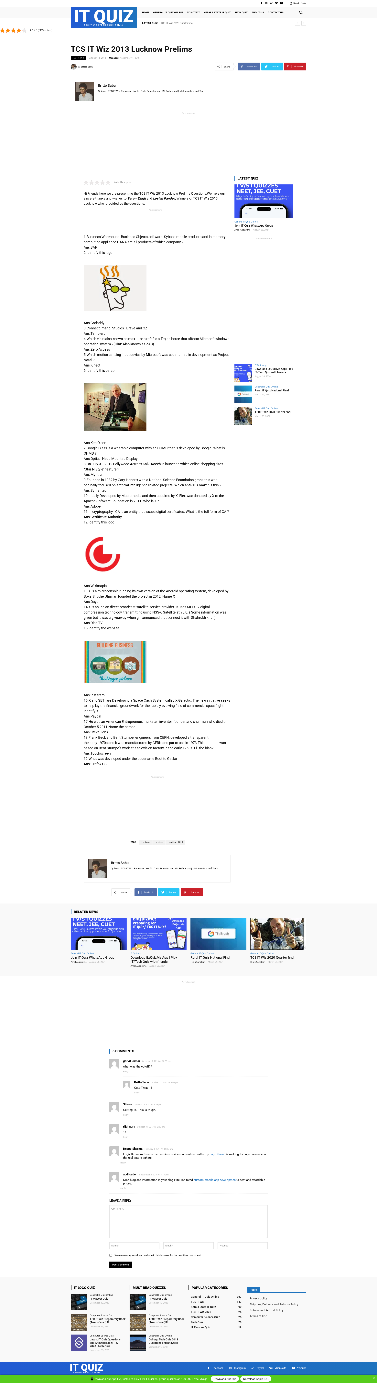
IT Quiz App (260, 365)
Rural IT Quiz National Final (272, 390)
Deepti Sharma (133, 1149)
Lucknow (146, 842)
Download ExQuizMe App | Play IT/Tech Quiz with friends (274, 370)
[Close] (374, 1378)
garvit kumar (131, 1061)
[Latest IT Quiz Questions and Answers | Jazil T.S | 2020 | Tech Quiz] (79, 1343)
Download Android (225, 1378)
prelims (159, 842)
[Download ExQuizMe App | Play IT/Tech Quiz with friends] (243, 373)
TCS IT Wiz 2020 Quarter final (177, 23)
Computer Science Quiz (101, 1315)
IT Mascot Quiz (99, 1298)
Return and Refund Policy (266, 1310)
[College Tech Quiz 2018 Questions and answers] (138, 1343)
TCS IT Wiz (78, 57)
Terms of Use (258, 1316)
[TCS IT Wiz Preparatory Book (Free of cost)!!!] (79, 1322)
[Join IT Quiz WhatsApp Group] (263, 201)
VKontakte (280, 1368)
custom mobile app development (215, 1180)
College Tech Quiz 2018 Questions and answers (163, 1341)
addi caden (130, 1174)
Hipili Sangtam (197, 961)
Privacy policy (258, 1298)
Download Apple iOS (255, 1378)
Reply (125, 1071)
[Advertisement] (188, 142)
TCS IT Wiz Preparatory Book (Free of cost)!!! (107, 1320)
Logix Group (217, 1154)
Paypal (260, 1368)
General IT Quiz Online (246, 222)
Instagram (240, 1368)
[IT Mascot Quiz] (79, 1302)
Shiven (127, 1104)
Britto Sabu (87, 66)
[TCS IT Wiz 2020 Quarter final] (243, 416)
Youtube (301, 1368)
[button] (300, 12)
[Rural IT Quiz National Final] (243, 394)
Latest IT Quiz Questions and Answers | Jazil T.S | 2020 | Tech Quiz (105, 1343)
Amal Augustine (242, 229)
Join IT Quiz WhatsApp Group (253, 225)
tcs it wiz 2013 (176, 842)
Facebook (217, 1368)
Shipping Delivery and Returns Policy (274, 1304)
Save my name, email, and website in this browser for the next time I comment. (157, 1255)
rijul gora (129, 1126)
